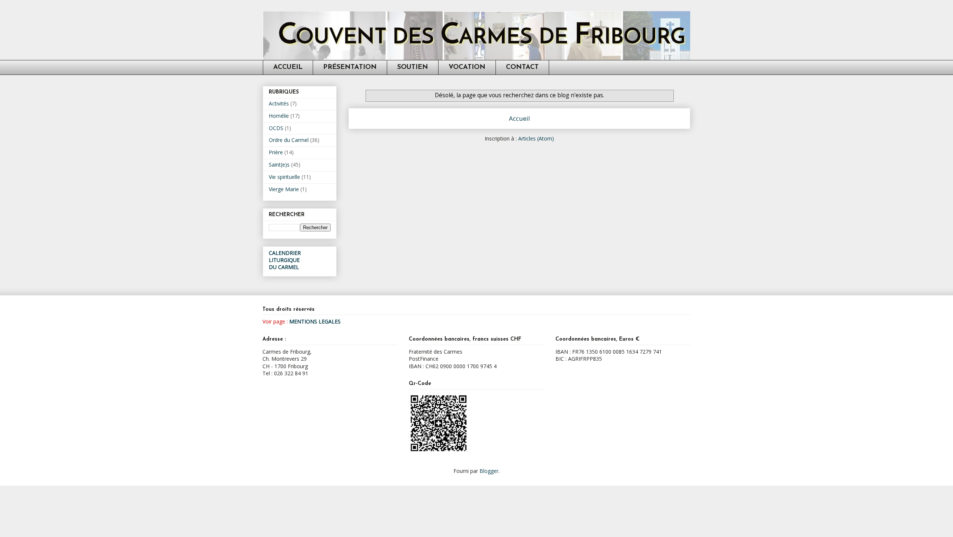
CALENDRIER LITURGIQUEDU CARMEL (285, 260)
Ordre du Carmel (289, 139)
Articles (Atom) (536, 138)
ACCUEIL (288, 67)
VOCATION (467, 67)
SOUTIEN (412, 67)
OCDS (276, 128)
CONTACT (522, 67)
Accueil (519, 118)
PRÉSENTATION (350, 67)
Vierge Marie (284, 189)
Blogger (488, 470)
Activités (279, 103)
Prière (276, 152)
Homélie (279, 115)
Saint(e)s (279, 164)
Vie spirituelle (284, 176)
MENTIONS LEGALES (315, 321)
